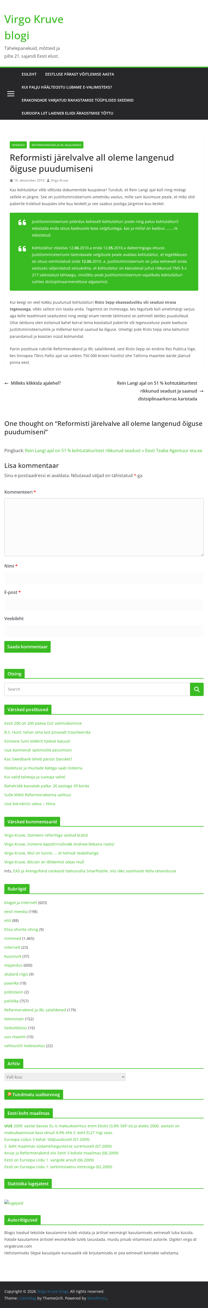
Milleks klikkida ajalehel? (36, 383)
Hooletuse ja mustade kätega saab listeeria (43, 767)
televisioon (14, 1018)
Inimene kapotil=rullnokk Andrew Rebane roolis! (71, 844)
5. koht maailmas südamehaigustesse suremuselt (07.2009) (58, 1146)
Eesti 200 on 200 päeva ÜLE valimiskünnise (43, 723)
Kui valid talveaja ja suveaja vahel (34, 776)
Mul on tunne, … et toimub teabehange (63, 853)
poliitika (11, 1000)
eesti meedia (16, 911)
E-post (12, 592)
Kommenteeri (20, 492)
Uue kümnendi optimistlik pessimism (38, 750)
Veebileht (14, 618)
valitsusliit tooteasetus (24, 1045)
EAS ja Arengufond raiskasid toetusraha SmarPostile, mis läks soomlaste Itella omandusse (94, 870)
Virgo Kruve (59, 180)
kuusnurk (12, 956)
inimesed (18, 145)
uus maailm (15, 1036)
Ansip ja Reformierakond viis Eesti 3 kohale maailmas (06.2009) (61, 1152)
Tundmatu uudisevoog (36, 1094)
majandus (13, 965)
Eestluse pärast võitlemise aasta (79, 74)
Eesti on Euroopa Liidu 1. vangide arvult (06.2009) (49, 1160)
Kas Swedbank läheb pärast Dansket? (38, 759)
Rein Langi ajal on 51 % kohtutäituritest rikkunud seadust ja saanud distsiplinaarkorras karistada (157, 391)
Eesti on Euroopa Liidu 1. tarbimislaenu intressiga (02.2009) (58, 1166)
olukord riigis (16, 974)
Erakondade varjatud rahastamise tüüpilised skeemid (78, 100)
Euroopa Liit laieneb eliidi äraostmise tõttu (67, 113)
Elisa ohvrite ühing (21, 929)
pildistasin (13, 992)
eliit (7, 920)
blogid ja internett (20, 902)
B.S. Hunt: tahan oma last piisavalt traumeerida (47, 732)
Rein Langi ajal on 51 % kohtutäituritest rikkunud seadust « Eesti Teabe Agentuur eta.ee (113, 451)
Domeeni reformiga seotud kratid (57, 835)
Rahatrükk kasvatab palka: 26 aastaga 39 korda (46, 785)
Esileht (29, 74)
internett (12, 947)
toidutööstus (15, 1027)
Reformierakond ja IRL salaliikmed (56, 145)
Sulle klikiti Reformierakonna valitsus (37, 794)
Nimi (11, 566)
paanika (11, 983)
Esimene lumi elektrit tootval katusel (37, 741)
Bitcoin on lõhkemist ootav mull (55, 862)
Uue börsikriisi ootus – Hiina (29, 803)
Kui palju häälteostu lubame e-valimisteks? (67, 87)
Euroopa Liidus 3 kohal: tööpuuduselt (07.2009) (46, 1139)
